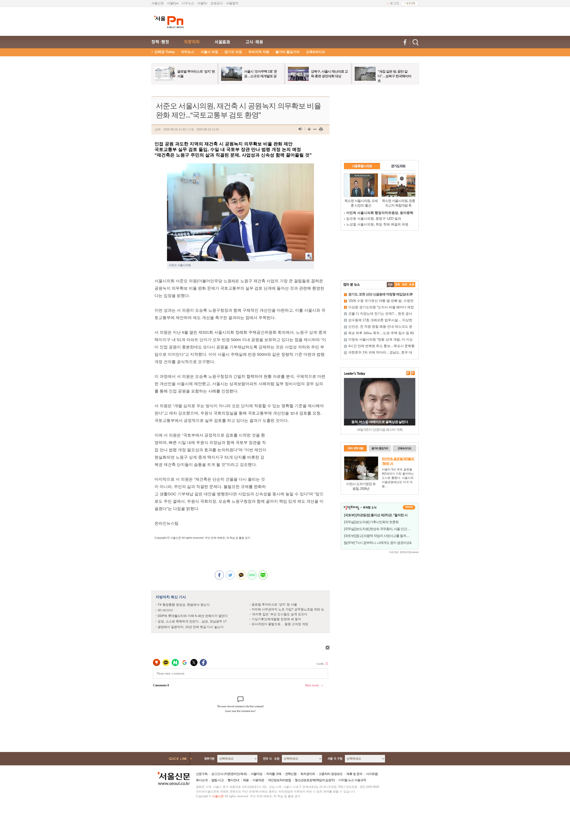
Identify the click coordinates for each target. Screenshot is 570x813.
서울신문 (157, 3)
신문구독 (202, 774)
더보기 (409, 507)
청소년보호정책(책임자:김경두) (315, 780)
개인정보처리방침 (279, 780)
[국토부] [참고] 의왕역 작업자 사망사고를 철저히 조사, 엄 (382, 536)
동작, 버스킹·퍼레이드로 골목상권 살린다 (379, 422)
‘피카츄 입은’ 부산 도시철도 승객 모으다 (279, 614)
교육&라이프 (315, 52)
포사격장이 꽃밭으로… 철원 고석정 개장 (280, 624)
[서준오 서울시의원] (240, 167)
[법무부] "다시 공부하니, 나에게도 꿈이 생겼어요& (377, 543)
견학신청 (291, 774)
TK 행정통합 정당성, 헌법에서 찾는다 (184, 604)
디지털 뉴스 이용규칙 (352, 780)
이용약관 (258, 780)
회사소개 (202, 780)
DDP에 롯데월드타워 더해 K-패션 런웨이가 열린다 (193, 616)
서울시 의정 (209, 52)
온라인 (235, 774)
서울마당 (256, 774)
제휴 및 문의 (354, 774)
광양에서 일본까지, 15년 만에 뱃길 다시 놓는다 (191, 627)
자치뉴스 (187, 52)
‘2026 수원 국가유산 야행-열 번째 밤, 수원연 (380, 301)
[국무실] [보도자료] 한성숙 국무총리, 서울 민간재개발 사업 (383, 529)
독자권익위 (307, 774)
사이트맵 (372, 774)
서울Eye (173, 3)
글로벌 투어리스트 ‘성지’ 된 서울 (274, 604)
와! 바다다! (165, 610)
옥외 (243, 774)
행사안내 (233, 780)
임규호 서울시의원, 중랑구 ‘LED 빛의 (373, 218)
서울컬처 (232, 3)
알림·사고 (217, 780)
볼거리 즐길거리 (287, 52)
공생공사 (216, 3)
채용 (246, 780)
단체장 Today (165, 52)
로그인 (394, 3)
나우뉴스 (188, 3)
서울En (202, 3)
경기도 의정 (233, 52)
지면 (227, 774)
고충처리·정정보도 (331, 774)
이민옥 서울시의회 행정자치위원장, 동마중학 (379, 213)
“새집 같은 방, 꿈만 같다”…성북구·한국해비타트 (394, 76)
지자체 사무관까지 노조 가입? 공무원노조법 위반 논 (288, 609)
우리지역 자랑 (258, 52)
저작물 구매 (273, 774)
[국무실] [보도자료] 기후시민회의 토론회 (371, 522)
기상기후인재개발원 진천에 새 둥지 (276, 619)
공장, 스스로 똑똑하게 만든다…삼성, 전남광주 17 (192, 621)
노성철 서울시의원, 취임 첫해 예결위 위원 (377, 224)
